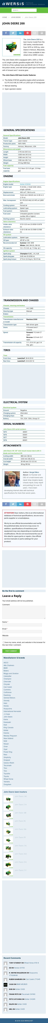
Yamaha (7, 782)
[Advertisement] (23, 109)
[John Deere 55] (8, 839)
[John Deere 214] (8, 807)
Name (4, 622)
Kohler (6, 730)
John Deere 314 (20, 862)
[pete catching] (5, 1000)
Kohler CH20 (20, 989)
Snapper (7, 760)
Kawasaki (7, 722)
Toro (5, 768)
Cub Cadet (8, 687)
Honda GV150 (19, 968)
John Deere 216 (20, 846)
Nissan (6, 744)
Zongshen (7, 784)
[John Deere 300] (8, 856)
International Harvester (12, 711)
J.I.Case (7, 714)
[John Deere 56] (8, 823)
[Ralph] (5, 1005)
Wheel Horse (8, 779)
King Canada (8, 727)
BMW (6, 668)
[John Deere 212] (8, 872)
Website (5, 635)
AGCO (6, 663)
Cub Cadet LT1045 (33, 979)
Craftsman (8, 692)
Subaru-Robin (9, 763)
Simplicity (7, 757)
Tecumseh (7, 765)
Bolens (6, 671)
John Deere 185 (20, 813)
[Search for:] (24, 10)
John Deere (8, 717)
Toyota (6, 776)
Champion (7, 679)
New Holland (8, 738)
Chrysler (7, 684)
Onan (6, 746)
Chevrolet (7, 682)
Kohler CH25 (20, 1009)
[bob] (5, 990)
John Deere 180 (20, 829)
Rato (5, 755)
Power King (8, 752)
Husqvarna (8, 709)
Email (4, 629)
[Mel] (5, 1010)
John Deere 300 (21, 854)
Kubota (6, 733)
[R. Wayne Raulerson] (5, 974)
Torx (5, 771)
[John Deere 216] (8, 848)
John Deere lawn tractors (15, 792)
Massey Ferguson (10, 736)
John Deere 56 (20, 821)
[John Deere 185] (8, 815)
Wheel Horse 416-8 (31, 963)
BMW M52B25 (22, 984)
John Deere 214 (20, 804)
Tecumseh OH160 (28, 994)
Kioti (5, 725)
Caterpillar (7, 676)
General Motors (9, 698)
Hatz (5, 703)
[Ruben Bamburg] (5, 980)
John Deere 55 (20, 837)
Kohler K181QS (25, 184)
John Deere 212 (21, 870)
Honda (6, 706)
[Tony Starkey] (5, 964)
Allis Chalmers (9, 665)
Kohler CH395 (30, 999)
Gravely (6, 700)
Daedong (7, 695)
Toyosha (7, 773)
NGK (5, 741)
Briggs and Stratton (11, 673)
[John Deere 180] (8, 831)
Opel (5, 749)
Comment (6, 605)
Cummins (7, 690)
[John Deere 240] (8, 798)
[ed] (5, 969)
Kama (6, 719)
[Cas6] (5, 985)
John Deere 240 (21, 796)
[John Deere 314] (8, 864)
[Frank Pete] (5, 995)
